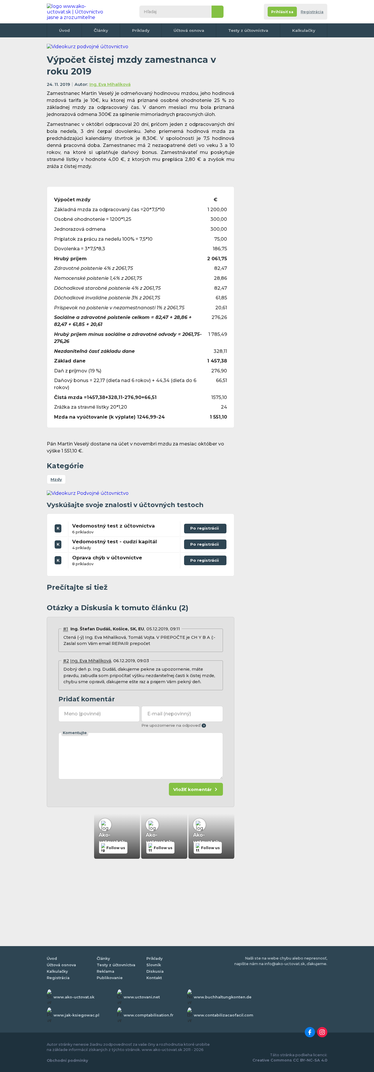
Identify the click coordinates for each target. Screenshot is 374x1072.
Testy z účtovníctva (248, 30)
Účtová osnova (189, 30)
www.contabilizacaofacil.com (223, 1015)
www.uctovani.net (142, 997)
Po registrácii (205, 527)
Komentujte (75, 733)
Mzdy (56, 479)
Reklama (105, 971)
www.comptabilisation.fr (149, 1015)
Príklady (141, 30)
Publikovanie (110, 978)
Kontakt (154, 978)
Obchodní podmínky (67, 1060)
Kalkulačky (303, 30)
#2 (66, 660)
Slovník (153, 965)
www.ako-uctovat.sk (73, 997)
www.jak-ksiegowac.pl (76, 1015)
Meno (82, 714)
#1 (65, 629)
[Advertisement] (283, 131)
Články (101, 30)
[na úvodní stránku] (77, 11)
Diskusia (155, 971)
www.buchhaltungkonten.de (223, 997)
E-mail (169, 714)
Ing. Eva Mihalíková (110, 84)
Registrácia (312, 12)
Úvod (64, 30)
